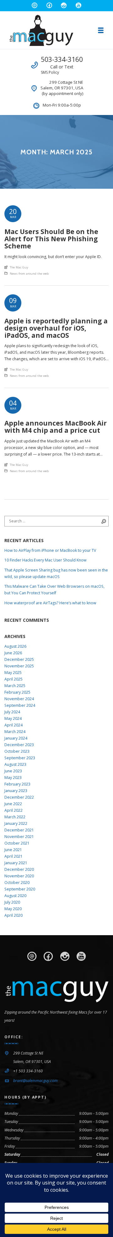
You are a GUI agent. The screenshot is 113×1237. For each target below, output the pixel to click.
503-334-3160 (62, 59)
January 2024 (15, 738)
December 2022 (19, 797)
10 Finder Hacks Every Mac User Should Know (45, 560)
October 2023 (17, 751)
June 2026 (13, 653)
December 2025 (19, 659)
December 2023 (19, 744)
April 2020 (13, 915)
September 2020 (19, 889)
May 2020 (13, 908)
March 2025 (14, 685)
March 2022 (14, 817)
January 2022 (15, 823)
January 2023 (15, 790)
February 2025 (17, 692)
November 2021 (19, 836)
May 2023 (13, 777)
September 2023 (19, 758)
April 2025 (13, 679)
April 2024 (13, 725)
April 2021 (13, 856)
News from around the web (29, 274)
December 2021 (19, 830)
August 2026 (15, 646)
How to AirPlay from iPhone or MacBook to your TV (50, 550)
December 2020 (19, 869)
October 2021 (17, 843)
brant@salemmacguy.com (35, 1080)
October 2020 (17, 882)
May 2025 (13, 672)
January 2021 (15, 862)
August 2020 (15, 895)
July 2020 (12, 902)
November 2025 (19, 666)
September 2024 (19, 705)
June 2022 (13, 803)
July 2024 (12, 712)
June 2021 (13, 849)
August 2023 (15, 764)
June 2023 (13, 771)
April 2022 (13, 810)
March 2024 (14, 731)
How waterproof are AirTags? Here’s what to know (50, 603)
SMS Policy (50, 72)
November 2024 (19, 698)
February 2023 (17, 784)
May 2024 (13, 718)
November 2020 (19, 876)
